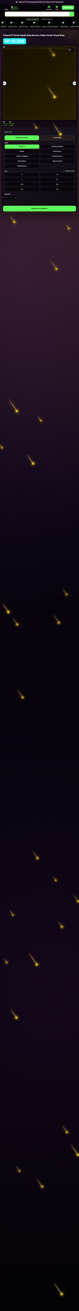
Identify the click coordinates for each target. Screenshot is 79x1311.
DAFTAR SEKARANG (22, 137)
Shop (6, 9)
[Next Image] (73, 83)
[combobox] (37, 14)
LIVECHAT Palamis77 (39, 208)
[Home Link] (16, 8)
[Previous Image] (6, 83)
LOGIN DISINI (57, 137)
